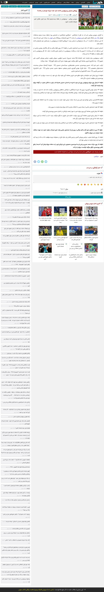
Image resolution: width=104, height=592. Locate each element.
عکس (41, 2)
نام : (102, 189)
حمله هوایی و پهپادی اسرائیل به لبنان (21, 417)
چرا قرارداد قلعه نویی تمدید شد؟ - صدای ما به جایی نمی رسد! (60, 220)
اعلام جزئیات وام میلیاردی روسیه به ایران (21, 302)
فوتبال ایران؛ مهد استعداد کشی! (60, 256)
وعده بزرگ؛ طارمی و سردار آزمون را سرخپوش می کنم (91, 219)
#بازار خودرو (85, 6)
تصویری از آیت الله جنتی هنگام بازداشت (21, 529)
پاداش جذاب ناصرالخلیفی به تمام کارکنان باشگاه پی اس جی (76, 257)
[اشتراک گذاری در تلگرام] (46, 163)
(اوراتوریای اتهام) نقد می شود (23, 13)
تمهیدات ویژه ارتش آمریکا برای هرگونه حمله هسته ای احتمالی (16, 122)
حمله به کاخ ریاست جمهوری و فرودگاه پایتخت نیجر (18, 155)
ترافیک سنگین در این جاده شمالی (22, 290)
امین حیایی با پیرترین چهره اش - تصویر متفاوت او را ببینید (17, 185)
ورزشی (77, 2)
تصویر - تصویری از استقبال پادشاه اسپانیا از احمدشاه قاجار (17, 276)
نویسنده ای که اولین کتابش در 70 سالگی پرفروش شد (18, 55)
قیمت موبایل (13, 6)
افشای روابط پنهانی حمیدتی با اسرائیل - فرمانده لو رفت (18, 521)
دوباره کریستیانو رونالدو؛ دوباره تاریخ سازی (45, 239)
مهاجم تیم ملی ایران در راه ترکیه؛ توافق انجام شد (45, 219)
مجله (72, 2)
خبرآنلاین (96, 157)
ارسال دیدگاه (68, 197)
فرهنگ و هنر (66, 2)
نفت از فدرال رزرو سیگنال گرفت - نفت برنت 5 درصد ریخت (16, 178)
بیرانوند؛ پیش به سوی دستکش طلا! (91, 256)
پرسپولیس (79, 38)
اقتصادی (83, 2)
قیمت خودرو (4, 6)
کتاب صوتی (22, 590)
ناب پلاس (31, 2)
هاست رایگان (30, 590)
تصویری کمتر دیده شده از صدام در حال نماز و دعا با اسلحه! (76, 220)
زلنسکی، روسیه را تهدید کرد (23, 92)
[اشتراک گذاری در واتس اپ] (42, 163)
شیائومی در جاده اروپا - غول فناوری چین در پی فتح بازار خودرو (16, 332)
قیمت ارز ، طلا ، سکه (24, 6)
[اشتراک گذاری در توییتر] (38, 163)
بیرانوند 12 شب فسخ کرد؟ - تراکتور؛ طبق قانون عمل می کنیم (45, 257)
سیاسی (88, 2)
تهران (51, 38)
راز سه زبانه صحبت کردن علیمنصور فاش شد (76, 239)
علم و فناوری (47, 2)
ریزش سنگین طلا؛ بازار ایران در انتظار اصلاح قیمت (19, 327)
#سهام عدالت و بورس (95, 6)
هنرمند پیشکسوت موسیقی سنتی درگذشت (20, 104)
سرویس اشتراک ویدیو (41, 590)
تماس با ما (24, 2)
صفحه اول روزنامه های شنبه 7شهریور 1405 (20, 467)
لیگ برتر (97, 38)
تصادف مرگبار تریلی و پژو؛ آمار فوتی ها (21, 217)
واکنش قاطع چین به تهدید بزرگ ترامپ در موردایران (18, 353)
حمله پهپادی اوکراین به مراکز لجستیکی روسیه (20, 22)
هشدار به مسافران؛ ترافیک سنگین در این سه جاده (19, 76)
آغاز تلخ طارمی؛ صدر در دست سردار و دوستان (60, 239)
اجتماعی (53, 2)
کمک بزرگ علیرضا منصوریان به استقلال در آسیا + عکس (17, 540)
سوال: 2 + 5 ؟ (64, 189)
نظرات (98, 173)
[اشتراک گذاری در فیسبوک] (35, 163)
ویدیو (36, 2)
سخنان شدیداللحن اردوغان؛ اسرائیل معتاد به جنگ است (17, 500)
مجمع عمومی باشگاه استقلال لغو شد (91, 239)
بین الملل (59, 2)
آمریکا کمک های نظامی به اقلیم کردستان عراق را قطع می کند (16, 236)
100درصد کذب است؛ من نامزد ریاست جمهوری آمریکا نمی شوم (16, 115)
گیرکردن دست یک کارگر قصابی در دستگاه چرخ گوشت (18, 96)
